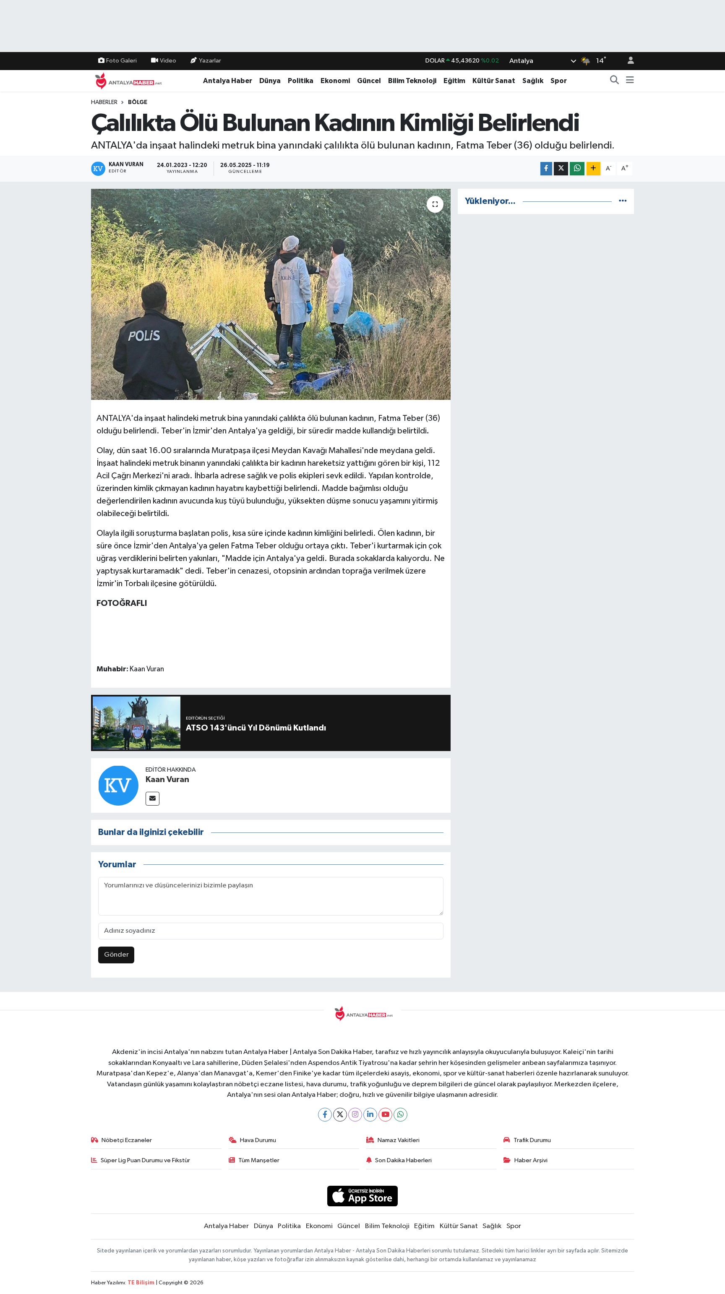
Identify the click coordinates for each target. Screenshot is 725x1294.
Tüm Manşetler (258, 1160)
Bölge (137, 102)
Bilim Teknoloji (412, 80)
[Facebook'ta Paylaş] (546, 169)
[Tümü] (623, 201)
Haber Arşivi (531, 1160)
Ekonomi (335, 80)
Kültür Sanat (493, 80)
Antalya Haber (227, 80)
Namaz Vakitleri (399, 1140)
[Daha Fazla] (593, 169)
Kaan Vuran (167, 779)
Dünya (270, 80)
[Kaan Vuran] (118, 785)
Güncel (369, 80)
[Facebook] (325, 1115)
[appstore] (363, 1196)
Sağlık (532, 80)
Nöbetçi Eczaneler (127, 1140)
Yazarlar (210, 60)
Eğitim (454, 80)
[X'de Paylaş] (561, 169)
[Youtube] (385, 1115)
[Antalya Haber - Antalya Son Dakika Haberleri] (127, 80)
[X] (340, 1115)
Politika (300, 80)
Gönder (116, 954)
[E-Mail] (152, 799)
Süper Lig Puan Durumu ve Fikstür (145, 1160)
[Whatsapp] (400, 1115)
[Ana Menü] (630, 81)
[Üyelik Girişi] (627, 61)
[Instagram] (355, 1115)
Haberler (104, 102)
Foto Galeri (121, 60)
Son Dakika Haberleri (403, 1160)
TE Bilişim (141, 1283)
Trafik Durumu (532, 1140)
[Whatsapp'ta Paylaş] (577, 169)
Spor (558, 80)
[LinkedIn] (370, 1115)
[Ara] (615, 81)
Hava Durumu (258, 1140)
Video (168, 60)
